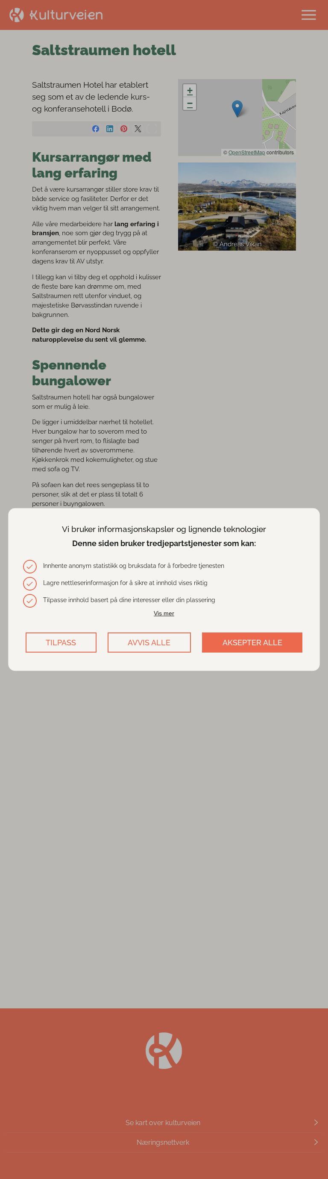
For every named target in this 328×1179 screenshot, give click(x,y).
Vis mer (164, 613)
